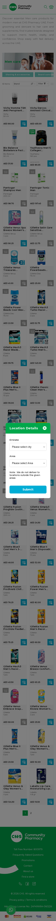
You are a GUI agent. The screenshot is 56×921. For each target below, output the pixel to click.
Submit (28, 489)
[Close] (45, 428)
